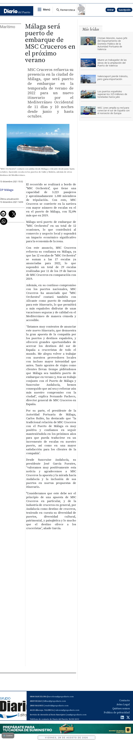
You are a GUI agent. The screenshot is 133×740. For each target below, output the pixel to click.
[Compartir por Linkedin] (3, 213)
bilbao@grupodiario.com (55, 701)
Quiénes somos (121, 708)
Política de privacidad (117, 712)
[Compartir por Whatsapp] (3, 221)
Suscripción (125, 9)
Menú (46, 9)
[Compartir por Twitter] (12, 214)
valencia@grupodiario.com (67, 710)
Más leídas (90, 29)
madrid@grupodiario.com (56, 705)
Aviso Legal (123, 704)
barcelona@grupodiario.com (61, 696)
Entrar (110, 9)
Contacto (124, 700)
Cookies (8, 735)
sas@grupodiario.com (76, 715)
